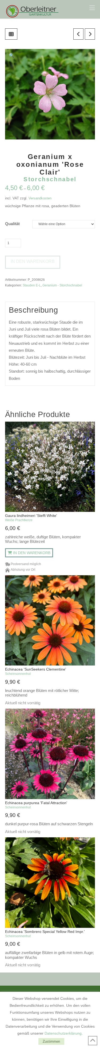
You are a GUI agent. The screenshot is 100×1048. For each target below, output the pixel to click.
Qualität (12, 224)
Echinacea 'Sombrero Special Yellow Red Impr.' (45, 933)
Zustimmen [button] (51, 1041)
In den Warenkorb (33, 261)
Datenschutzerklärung (63, 1033)
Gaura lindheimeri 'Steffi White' (31, 517)
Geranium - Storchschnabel (62, 285)
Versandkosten (40, 198)
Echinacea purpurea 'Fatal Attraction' (36, 805)
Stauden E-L (32, 285)
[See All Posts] (11, 34)
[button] (92, 8)
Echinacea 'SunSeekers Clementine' (35, 671)
